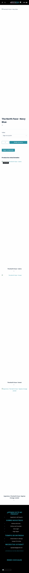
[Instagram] (9, 564)
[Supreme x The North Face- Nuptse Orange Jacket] (14, 441)
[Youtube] (20, 564)
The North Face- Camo (14, 269)
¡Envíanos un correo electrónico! (14, 551)
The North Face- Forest (14, 382)
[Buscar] (4, 2)
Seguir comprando (8, 150)
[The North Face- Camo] (14, 213)
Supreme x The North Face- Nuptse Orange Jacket (14, 497)
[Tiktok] (14, 564)
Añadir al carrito (18, 142)
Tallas (3, 132)
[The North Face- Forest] (14, 327)
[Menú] (2, 2)
